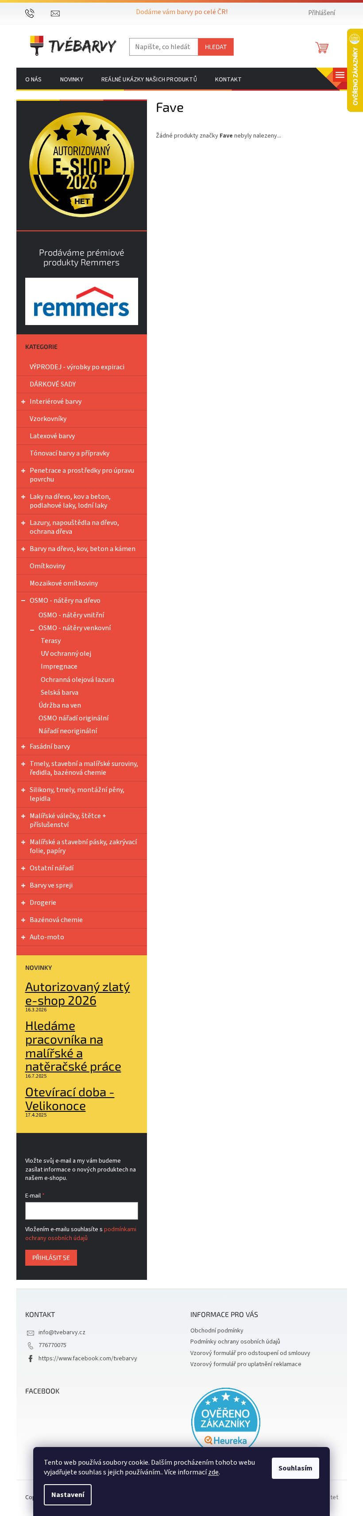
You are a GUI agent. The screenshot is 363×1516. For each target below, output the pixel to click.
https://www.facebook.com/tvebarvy (88, 1358)
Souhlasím (295, 1468)
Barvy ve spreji (51, 885)
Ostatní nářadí (51, 868)
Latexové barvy (52, 436)
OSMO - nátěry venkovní (75, 628)
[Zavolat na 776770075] (38, 13)
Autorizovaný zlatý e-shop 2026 (77, 993)
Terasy (51, 641)
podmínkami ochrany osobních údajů (80, 1234)
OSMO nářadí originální (73, 718)
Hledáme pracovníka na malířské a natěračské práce (73, 1045)
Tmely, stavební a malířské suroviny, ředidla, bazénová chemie (84, 768)
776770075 (52, 1345)
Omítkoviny (47, 566)
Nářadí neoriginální (68, 731)
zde (213, 1472)
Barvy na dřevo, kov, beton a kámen (82, 549)
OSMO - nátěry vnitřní (71, 615)
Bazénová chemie (56, 920)
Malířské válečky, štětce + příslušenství (68, 820)
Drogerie (43, 902)
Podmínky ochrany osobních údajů (235, 1341)
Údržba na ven (60, 705)
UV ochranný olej (66, 653)
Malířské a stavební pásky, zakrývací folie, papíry (83, 846)
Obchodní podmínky (216, 1330)
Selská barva (59, 692)
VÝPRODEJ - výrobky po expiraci (77, 367)
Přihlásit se (51, 1257)
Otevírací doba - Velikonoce (70, 1098)
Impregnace (59, 666)
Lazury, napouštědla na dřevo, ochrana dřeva (74, 527)
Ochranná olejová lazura (77, 680)
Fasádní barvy (50, 746)
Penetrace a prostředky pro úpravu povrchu (82, 475)
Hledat (216, 46)
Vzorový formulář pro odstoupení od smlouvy (250, 1353)
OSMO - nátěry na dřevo (65, 600)
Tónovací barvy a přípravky (69, 453)
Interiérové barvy (55, 401)
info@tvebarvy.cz (62, 1332)
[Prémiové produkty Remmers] (81, 301)
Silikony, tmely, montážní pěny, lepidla (77, 794)
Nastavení (67, 1495)
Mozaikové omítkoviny (64, 583)
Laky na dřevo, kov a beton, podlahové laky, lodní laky (70, 501)
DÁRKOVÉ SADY (53, 384)
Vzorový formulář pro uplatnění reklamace (245, 1364)
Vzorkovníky (48, 419)
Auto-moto (47, 937)
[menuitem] (33, 80)
